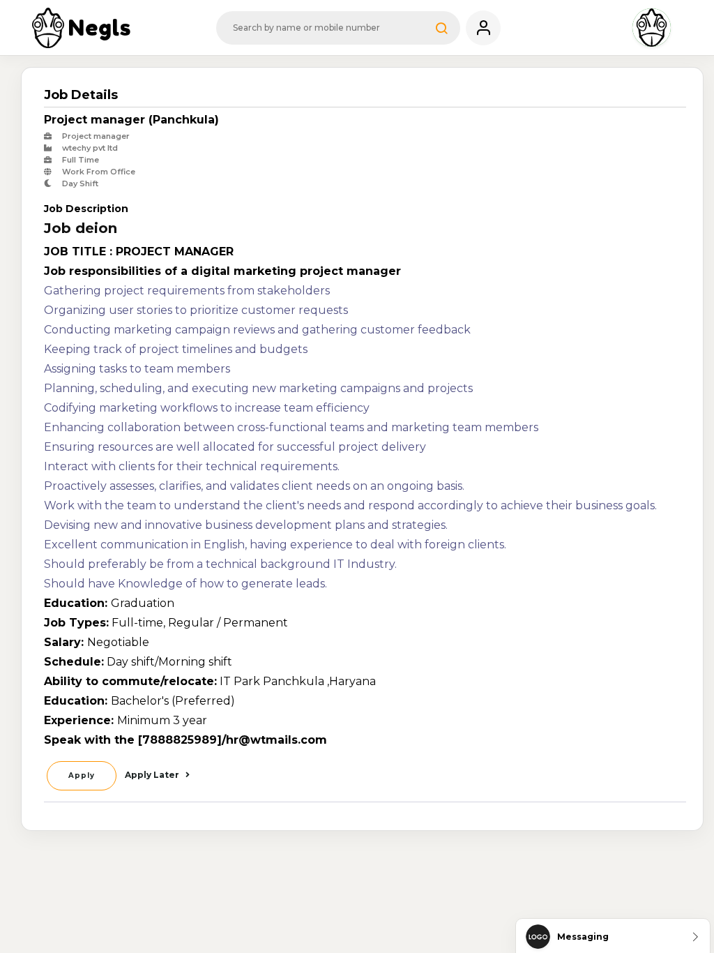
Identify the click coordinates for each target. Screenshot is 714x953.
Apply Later (153, 775)
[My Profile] (483, 28)
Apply (81, 775)
